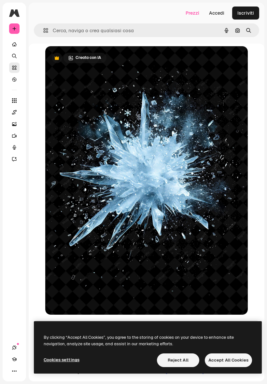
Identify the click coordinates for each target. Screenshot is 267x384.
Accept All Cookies (228, 360)
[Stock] (14, 67)
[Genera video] (14, 135)
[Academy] (14, 359)
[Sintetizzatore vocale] (14, 147)
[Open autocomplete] (43, 30)
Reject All (178, 360)
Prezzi (192, 13)
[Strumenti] (14, 100)
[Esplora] (14, 79)
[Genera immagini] (14, 124)
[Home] (14, 44)
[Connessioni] (14, 347)
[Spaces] (14, 112)
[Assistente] (14, 159)
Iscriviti (245, 13)
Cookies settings (61, 360)
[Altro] (14, 371)
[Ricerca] (14, 56)
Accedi (216, 13)
